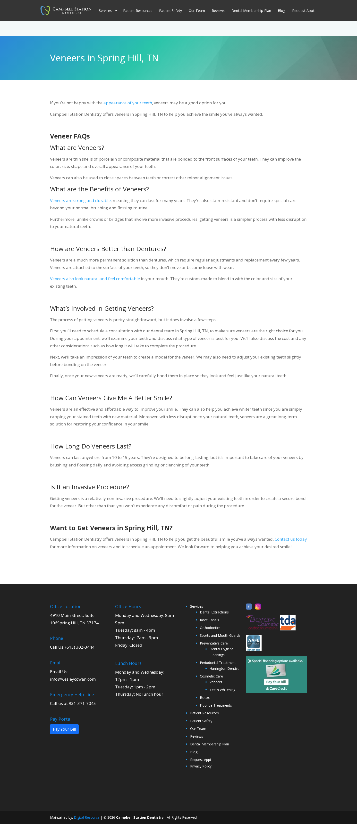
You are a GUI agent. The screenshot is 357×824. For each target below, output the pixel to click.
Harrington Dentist (224, 668)
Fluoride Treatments (216, 705)
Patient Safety (170, 10)
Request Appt (303, 10)
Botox (205, 697)
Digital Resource (87, 817)
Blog (281, 10)
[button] (108, 10)
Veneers (216, 682)
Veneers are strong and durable (80, 200)
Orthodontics (210, 627)
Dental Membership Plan (251, 10)
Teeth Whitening (222, 689)
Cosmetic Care (211, 676)
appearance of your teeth (127, 103)
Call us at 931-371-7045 (73, 703)
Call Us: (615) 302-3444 (72, 647)
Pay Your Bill (64, 729)
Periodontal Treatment (218, 662)
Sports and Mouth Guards (220, 635)
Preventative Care (214, 643)
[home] (66, 10)
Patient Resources (137, 10)
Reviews (218, 10)
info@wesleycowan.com (73, 679)
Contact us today (291, 539)
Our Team (197, 10)
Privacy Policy (201, 766)
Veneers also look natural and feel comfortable (95, 278)
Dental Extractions (214, 612)
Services (196, 606)
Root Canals (209, 620)
